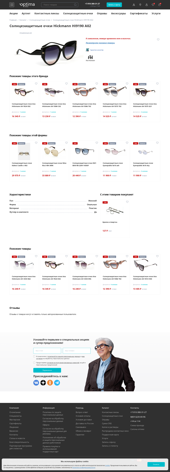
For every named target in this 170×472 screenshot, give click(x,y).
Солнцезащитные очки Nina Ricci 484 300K (54, 164)
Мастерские (14, 419)
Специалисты (15, 416)
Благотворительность (19, 442)
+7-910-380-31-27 (92, 3)
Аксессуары (118, 13)
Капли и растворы (110, 427)
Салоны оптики (137, 429)
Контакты (13, 434)
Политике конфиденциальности (83, 467)
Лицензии (14, 427)
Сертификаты (139, 13)
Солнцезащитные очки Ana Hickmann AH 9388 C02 (54, 105)
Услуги (156, 13)
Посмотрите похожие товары (100, 43)
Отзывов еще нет (26, 33)
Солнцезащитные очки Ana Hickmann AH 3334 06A (23, 277)
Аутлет (26, 13)
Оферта (46, 425)
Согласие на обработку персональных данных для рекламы (55, 431)
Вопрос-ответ (82, 412)
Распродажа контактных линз (115, 431)
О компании (14, 412)
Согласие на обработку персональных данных (53, 419)
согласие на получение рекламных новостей (63, 363)
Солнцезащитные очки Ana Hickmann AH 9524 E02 (23, 105)
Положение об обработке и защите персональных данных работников (54, 440)
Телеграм (57, 383)
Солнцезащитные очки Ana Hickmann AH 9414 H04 (145, 277)
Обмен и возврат (83, 431)
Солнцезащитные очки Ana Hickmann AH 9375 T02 (114, 105)
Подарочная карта (110, 434)
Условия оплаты (83, 416)
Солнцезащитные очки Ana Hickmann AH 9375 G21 (145, 105)
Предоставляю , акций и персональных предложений (61, 364)
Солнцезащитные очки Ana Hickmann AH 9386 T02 (84, 105)
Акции (13, 13)
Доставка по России (85, 423)
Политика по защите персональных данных (53, 413)
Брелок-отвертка (110, 222)
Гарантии (80, 434)
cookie (107, 465)
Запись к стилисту (110, 446)
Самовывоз (81, 427)
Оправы (102, 13)
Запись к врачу (114, 5)
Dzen (43, 383)
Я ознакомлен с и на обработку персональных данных (60, 357)
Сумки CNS (107, 423)
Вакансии (13, 431)
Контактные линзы (46, 13)
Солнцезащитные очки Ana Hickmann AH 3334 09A (84, 277)
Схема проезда (137, 425)
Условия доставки (84, 419)
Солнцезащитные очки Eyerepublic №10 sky (143, 164)
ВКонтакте (36, 383)
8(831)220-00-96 (137, 417)
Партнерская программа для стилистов (20, 447)
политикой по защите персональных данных (64, 356)
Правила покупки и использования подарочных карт (51, 449)
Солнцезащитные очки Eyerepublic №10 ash (113, 164)
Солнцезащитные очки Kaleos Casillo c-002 (22, 164)
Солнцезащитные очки (78, 13)
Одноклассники (50, 383)
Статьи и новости (17, 438)
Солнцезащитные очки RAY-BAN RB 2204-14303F (85, 164)
